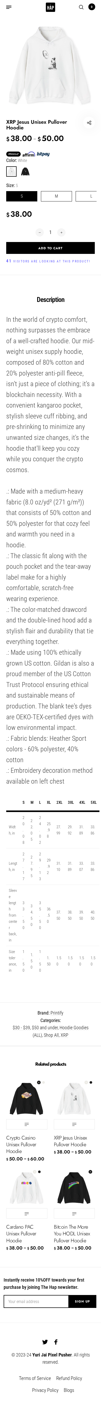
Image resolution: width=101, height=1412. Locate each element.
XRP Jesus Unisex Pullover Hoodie (70, 1141)
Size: (12, 185)
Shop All (51, 1035)
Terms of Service (35, 1378)
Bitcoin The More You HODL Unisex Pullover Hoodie (72, 1233)
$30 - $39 (21, 1027)
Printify (57, 1013)
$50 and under (45, 1027)
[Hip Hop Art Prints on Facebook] (56, 1342)
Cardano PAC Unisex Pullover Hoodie (21, 1233)
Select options (26, 1124)
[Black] (25, 171)
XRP (64, 1035)
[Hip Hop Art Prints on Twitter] (45, 1342)
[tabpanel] (50, 65)
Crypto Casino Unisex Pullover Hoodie (21, 1144)
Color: (16, 160)
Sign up (82, 1301)
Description (50, 299)
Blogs (69, 1390)
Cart (91, 7)
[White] (11, 171)
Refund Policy (69, 1378)
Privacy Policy (45, 1390)
